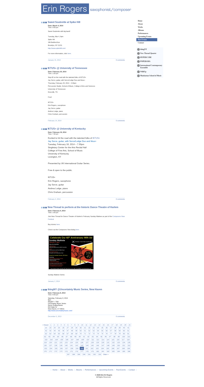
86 (62, 337)
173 (61, 351)
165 (107, 348)
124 (71, 342)
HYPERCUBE (146, 57)
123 (66, 342)
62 (46, 334)
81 (128, 334)
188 (73, 354)
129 (97, 342)
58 (115, 331)
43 (50, 331)
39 (120, 328)
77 (111, 334)
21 (130, 325)
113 (103, 340)
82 (45, 337)
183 (113, 351)
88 (71, 337)
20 (125, 325)
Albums (141, 30)
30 (81, 328)
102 (46, 340)
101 (128, 337)
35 (102, 328)
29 (76, 328)
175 (71, 351)
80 (124, 334)
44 (55, 331)
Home (140, 21)
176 (76, 351)
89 (75, 337)
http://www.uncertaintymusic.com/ (60, 311)
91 (84, 337)
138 (55, 345)
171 (50, 351)
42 (46, 331)
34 (98, 328)
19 (121, 325)
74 (98, 334)
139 (61, 345)
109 (82, 340)
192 (94, 354)
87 (67, 337)
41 (128, 328)
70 (81, 334)
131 (108, 342)
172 (55, 351)
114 (108, 340)
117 (123, 340)
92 (88, 337)
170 (45, 351)
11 (86, 325)
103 (51, 340)
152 (129, 345)
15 (104, 325)
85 (58, 337)
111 (93, 340)
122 (61, 342)
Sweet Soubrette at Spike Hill (64, 22)
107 (72, 340)
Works (140, 27)
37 (111, 328)
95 (101, 337)
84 (54, 337)
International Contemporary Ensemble (151, 66)
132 (113, 342)
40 (124, 328)
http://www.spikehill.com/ (57, 48)
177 (81, 351)
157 (66, 348)
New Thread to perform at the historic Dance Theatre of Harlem (83, 207)
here (69, 53)
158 (71, 348)
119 (45, 342)
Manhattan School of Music (150, 76)
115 (113, 340)
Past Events (142, 40)
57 (111, 331)
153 (45, 348)
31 (85, 328)
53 (94, 331)
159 (77, 348)
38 (115, 328)
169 (128, 348)
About (140, 24)
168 (123, 348)
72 (89, 334)
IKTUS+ (96, 138)
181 (102, 351)
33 (94, 328)
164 (102, 348)
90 (80, 337)
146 (97, 345)
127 (87, 342)
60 (124, 331)
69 (76, 334)
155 (56, 348)
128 (92, 342)
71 (85, 334)
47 (68, 331)
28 (72, 328)
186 (129, 351)
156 (61, 348)
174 (66, 351)
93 (93, 337)
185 (123, 351)
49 (76, 331)
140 (66, 345)
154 (50, 348)
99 (119, 337)
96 (106, 337)
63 (50, 334)
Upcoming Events (144, 36)
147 (102, 345)
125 (76, 342)
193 (99, 354)
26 (63, 328)
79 (120, 334)
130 (102, 342)
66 (63, 334)
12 (91, 325)
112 (97, 340)
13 (95, 325)
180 (97, 351)
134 (123, 342)
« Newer (46, 325)
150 (118, 345)
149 (113, 345)
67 (68, 334)
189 (78, 354)
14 (99, 325)
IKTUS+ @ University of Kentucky (67, 128)
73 (94, 334)
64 (55, 334)
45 (59, 331)
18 (117, 325)
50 (81, 331)
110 (87, 340)
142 (76, 345)
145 (92, 345)
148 (108, 345)
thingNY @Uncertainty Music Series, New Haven (75, 289)
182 (108, 351)
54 (98, 331)
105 (61, 340)
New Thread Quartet (148, 53)
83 (49, 337)
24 (55, 328)
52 (89, 331)
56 (107, 331)
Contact (141, 43)
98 (114, 337)
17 (112, 325)
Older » (105, 354)
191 (89, 354)
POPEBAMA (145, 61)
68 (72, 334)
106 (67, 340)
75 (102, 334)
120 (50, 342)
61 (128, 331)
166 (113, 348)
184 (118, 351)
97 (110, 337)
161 (86, 348)
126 (81, 342)
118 (128, 340)
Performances (143, 33)
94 (97, 337)
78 (115, 334)
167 (118, 348)
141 (71, 345)
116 (118, 340)
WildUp (143, 72)
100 (123, 337)
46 (63, 331)
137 (50, 345)
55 (102, 331)
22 (46, 328)
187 (68, 354)
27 (68, 328)
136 (45, 345)
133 (118, 342)
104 (56, 340)
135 (129, 342)
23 (50, 328)
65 (59, 334)
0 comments (120, 60)
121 (55, 342)
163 (97, 348)
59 (120, 331)
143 (81, 345)
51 (85, 331)
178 (87, 351)
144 (87, 345)
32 (89, 328)
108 (77, 340)
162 (92, 348)
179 (92, 351)
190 (84, 354)
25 (59, 328)
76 (107, 334)
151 (123, 345)
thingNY (143, 49)
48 (72, 331)
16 (108, 325)
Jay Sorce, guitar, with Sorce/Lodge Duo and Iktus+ (72, 141)
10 (82, 325)
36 (107, 328)
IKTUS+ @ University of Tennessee (67, 68)
